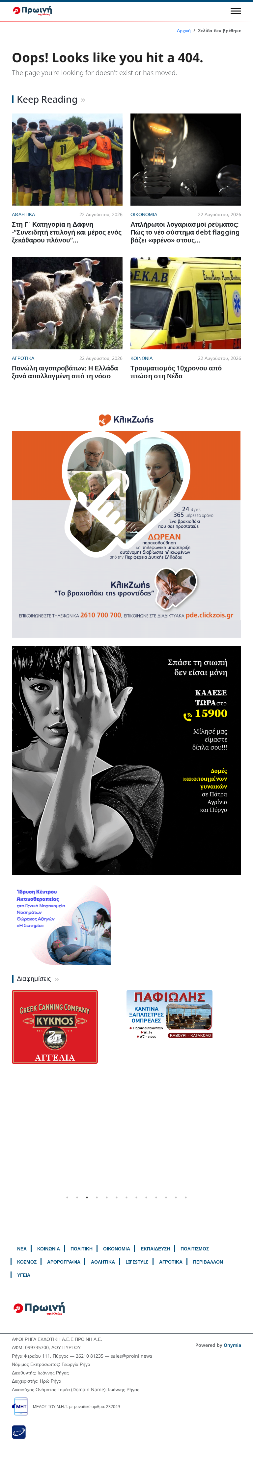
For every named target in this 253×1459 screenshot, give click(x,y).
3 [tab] (87, 1197)
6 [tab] (116, 1197)
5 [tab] (106, 1197)
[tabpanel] (69, 1034)
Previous (7, 1091)
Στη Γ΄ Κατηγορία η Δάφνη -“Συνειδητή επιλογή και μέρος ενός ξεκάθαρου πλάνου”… (67, 232)
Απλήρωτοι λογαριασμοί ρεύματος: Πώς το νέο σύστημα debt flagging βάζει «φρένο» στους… (185, 232)
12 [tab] (176, 1197)
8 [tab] (136, 1197)
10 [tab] (156, 1197)
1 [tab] (67, 1197)
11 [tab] (166, 1197)
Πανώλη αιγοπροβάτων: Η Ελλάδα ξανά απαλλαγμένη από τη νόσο (65, 372)
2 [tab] (77, 1197)
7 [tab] (126, 1197)
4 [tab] (97, 1197)
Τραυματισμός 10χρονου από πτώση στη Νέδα (176, 372)
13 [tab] (186, 1197)
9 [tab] (146, 1197)
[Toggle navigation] (236, 11)
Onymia (232, 1345)
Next (246, 1091)
